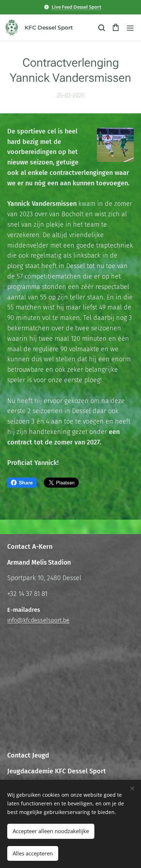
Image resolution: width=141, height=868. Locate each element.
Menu (130, 28)
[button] (101, 28)
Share (26, 482)
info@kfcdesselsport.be (38, 620)
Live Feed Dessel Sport (76, 7)
